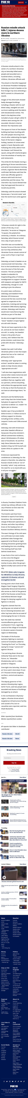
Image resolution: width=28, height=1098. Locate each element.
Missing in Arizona (5, 984)
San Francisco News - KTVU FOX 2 (5, 1009)
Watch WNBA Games (16, 1070)
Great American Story (16, 981)
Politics (15, 952)
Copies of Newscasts (15, 1007)
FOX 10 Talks (16, 977)
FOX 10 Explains (5, 927)
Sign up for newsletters (15, 1030)
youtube (12, 1081)
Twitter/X (3, 1054)
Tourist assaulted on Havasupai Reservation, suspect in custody (16, 845)
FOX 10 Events (16, 1028)
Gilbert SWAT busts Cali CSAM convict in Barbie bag (17, 807)
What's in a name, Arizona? (17, 994)
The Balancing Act (17, 973)
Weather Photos (17, 932)
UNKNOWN (16, 989)
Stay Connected (16, 1023)
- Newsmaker (16, 960)
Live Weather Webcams (4, 1028)
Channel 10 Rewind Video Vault (5, 974)
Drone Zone (4, 978)
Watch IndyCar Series (16, 1060)
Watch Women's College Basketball (17, 1066)
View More (23, 777)
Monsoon (15, 922)
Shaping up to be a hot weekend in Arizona (9, 906)
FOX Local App (4, 1034)
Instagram (3, 1050)
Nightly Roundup (5, 939)
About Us (16, 999)
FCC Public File (16, 1011)
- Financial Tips (4, 962)
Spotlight (3, 990)
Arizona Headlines (5, 920)
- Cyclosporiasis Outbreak (5, 931)
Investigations (4, 980)
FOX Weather (16, 936)
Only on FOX (5, 968)
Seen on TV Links (5, 942)
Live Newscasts (5, 1026)
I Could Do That (17, 984)
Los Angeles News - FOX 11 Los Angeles (5, 1004)
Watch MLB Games (16, 1054)
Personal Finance (5, 960)
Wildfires (15, 925)
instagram (10, 1081)
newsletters (24, 1081)
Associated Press (13, 38)
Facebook (3, 1052)
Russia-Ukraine (21, 38)
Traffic (2, 946)
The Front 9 (16, 979)
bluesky (18, 1081)
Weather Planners (17, 927)
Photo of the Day (17, 1039)
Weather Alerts (16, 929)
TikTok (2, 1048)
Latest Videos (5, 864)
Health (2, 928)
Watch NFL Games (17, 1048)
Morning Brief (4, 937)
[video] (14, 873)
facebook (4, 1081)
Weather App (16, 931)
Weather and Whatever (16, 991)
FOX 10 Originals (16, 969)
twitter (7, 1081)
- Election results (17, 957)
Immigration (4, 933)
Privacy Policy (15, 769)
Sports (2, 944)
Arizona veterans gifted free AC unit (13, 881)
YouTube (3, 1047)
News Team (16, 1013)
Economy (3, 955)
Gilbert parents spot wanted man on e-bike (9, 886)
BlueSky (3, 1057)
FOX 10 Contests (17, 1026)
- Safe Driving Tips (5, 948)
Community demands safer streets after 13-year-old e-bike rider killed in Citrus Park (18, 838)
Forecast (15, 920)
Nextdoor (3, 1059)
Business (3, 954)
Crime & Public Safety (4, 924)
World (17, 734)
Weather (16, 918)
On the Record (16, 985)
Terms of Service (15, 771)
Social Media (5, 1045)
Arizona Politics (16, 958)
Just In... (3, 777)
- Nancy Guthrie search (5, 986)
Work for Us (16, 1018)
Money (3, 952)
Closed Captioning (17, 1003)
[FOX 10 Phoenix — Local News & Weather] (5, 2)
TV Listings (15, 1015)
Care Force (3, 971)
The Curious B (16, 975)
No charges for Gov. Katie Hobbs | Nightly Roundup (12, 795)
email (21, 1081)
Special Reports (5, 988)
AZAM (2, 922)
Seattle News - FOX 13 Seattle (4, 1012)
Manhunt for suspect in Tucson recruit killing (17, 814)
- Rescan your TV (17, 1017)
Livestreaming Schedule (4, 1032)
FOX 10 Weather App (5, 1036)
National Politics (17, 962)
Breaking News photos (16, 1036)
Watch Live (21, 2)
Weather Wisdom (17, 934)
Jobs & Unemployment (5, 958)
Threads (3, 1056)
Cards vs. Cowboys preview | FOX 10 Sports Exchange (9, 892)
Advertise (15, 1001)
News (17, 738)
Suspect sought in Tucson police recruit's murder (8, 899)
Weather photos (17, 1041)
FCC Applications (17, 1009)
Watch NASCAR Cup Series (16, 1057)
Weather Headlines (17, 924)
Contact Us (15, 1005)
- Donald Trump (17, 964)
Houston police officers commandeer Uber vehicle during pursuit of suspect (18, 801)
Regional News (4, 1000)
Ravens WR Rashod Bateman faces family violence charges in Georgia (18, 820)
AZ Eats (15, 971)
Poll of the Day (4, 940)
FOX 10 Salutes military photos (16, 1033)
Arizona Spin (4, 970)
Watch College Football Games (17, 1051)
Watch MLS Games (15, 1073)
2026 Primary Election (16, 954)
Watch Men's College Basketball (17, 1063)
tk (15, 1081)
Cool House (4, 976)
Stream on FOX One (16, 1046)
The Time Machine (17, 987)
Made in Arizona (5, 982)
